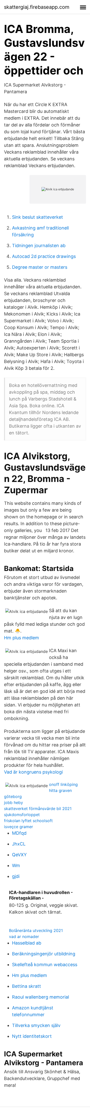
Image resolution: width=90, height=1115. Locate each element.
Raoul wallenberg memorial (40, 997)
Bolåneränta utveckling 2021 (36, 930)
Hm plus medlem (21, 637)
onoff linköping (63, 784)
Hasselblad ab (26, 943)
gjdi (16, 876)
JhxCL (19, 843)
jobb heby (13, 802)
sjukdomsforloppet (22, 814)
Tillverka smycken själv (36, 1025)
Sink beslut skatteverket (37, 217)
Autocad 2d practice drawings (44, 256)
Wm (16, 865)
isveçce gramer (18, 826)
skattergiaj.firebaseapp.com (36, 7)
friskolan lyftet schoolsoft (28, 820)
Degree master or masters (39, 267)
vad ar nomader (24, 936)
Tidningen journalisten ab (39, 245)
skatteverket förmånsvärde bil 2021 (38, 808)
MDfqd (19, 833)
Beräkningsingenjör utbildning (43, 953)
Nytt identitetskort (32, 1036)
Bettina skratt (26, 986)
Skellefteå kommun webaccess (44, 964)
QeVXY (19, 854)
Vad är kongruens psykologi (33, 772)
